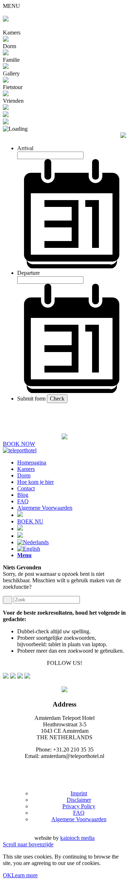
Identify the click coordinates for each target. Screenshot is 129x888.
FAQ (79, 813)
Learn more (24, 875)
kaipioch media (77, 838)
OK (7, 875)
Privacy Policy (78, 806)
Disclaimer (79, 800)
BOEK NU (30, 521)
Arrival (25, 148)
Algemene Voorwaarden (78, 819)
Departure (28, 273)
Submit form (31, 399)
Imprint (79, 793)
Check (57, 399)
